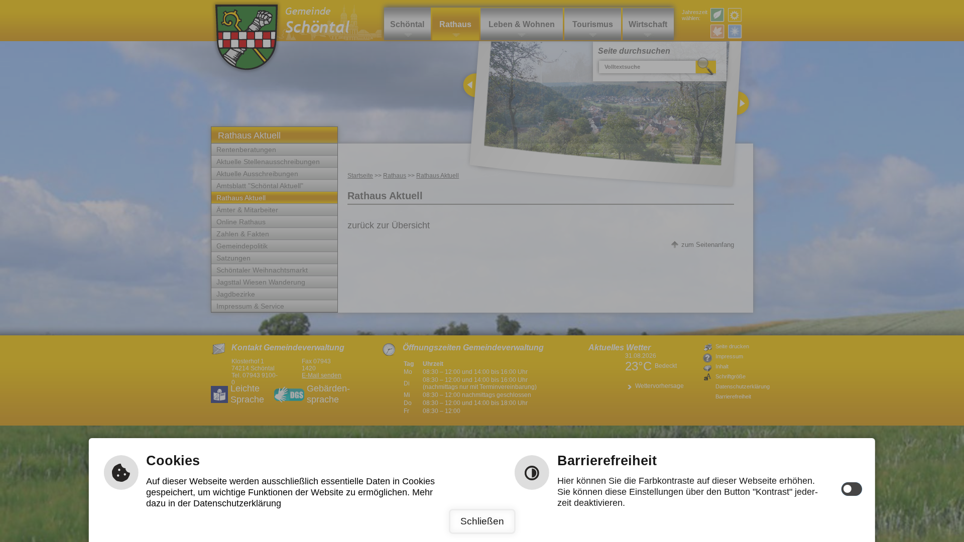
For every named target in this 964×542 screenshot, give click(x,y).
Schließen (482, 521)
